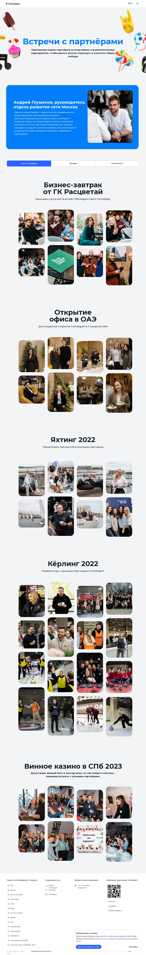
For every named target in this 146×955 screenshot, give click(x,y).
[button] (137, 3)
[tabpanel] (73, 184)
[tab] (29, 163)
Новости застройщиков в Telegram (22, 880)
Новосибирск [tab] (117, 163)
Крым (12, 908)
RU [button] (131, 3)
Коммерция (14, 936)
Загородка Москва (19, 940)
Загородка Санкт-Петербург (22, 945)
